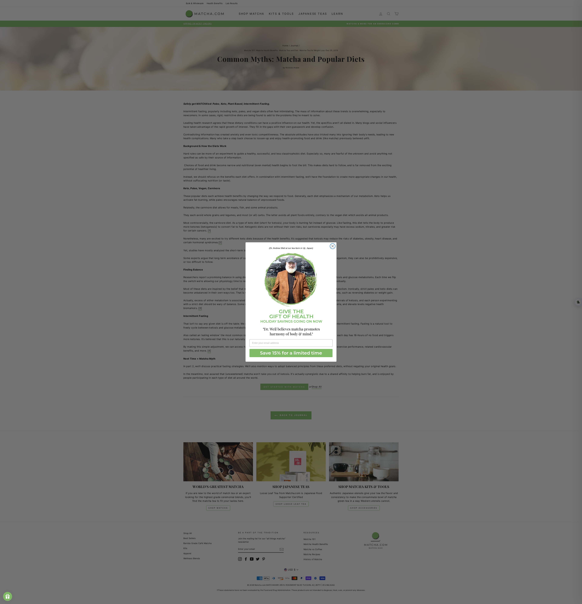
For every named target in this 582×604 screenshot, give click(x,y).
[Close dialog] (332, 246)
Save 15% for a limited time (291, 353)
